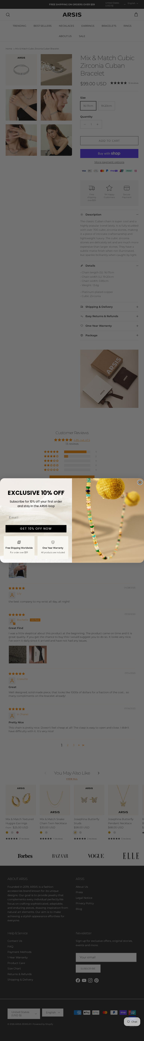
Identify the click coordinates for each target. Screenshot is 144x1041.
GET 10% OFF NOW (36, 528)
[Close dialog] (140, 482)
